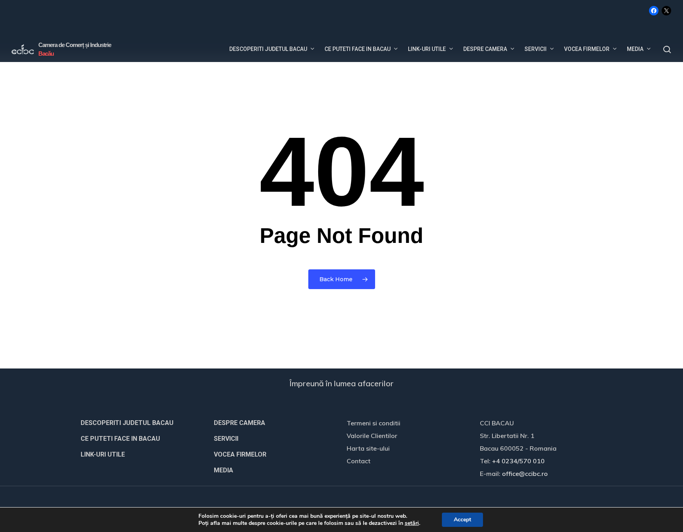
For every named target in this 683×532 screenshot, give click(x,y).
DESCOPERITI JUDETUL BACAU (127, 423)
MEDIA (223, 470)
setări (412, 523)
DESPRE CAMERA (239, 423)
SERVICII (226, 438)
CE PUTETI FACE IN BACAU (120, 438)
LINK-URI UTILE (103, 454)
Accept (462, 519)
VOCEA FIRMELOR (240, 454)
